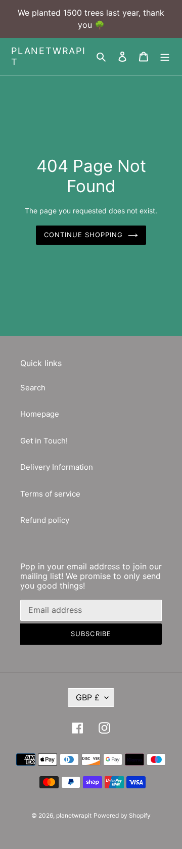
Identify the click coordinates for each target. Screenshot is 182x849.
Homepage (39, 414)
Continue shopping (83, 235)
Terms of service (50, 494)
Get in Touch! (44, 440)
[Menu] (164, 56)
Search (33, 387)
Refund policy (44, 520)
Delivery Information (56, 467)
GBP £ (88, 697)
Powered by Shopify (122, 815)
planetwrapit (48, 56)
